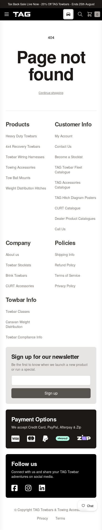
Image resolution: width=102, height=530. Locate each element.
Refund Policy (65, 265)
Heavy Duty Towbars (21, 136)
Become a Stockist (69, 156)
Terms (60, 518)
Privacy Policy (65, 285)
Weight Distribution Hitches (26, 188)
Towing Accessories (20, 167)
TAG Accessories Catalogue (67, 184)
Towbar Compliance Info (24, 337)
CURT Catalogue (67, 208)
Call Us (60, 228)
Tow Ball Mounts (18, 177)
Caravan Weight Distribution (18, 324)
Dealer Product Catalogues (75, 218)
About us (12, 254)
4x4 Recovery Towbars (23, 146)
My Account (63, 136)
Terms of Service (67, 275)
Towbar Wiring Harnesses (25, 156)
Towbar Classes (18, 311)
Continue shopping (51, 93)
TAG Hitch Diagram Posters (75, 197)
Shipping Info (64, 254)
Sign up (51, 393)
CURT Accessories (20, 285)
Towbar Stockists (18, 265)
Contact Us (63, 146)
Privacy (42, 518)
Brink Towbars (16, 275)
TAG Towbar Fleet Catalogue (68, 169)
